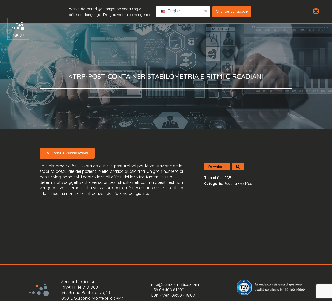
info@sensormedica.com (175, 284)
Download (217, 166)
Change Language (232, 11)
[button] (14, 28)
